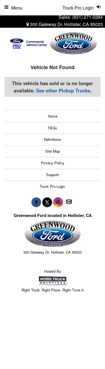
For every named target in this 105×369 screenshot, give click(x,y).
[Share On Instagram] (58, 202)
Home (52, 116)
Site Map (52, 151)
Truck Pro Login (52, 186)
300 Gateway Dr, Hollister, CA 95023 (66, 24)
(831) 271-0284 (87, 17)
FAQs (52, 127)
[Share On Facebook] (36, 202)
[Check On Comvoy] (69, 202)
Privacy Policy (52, 162)
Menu (16, 7)
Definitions (52, 139)
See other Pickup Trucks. (64, 90)
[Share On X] (47, 202)
